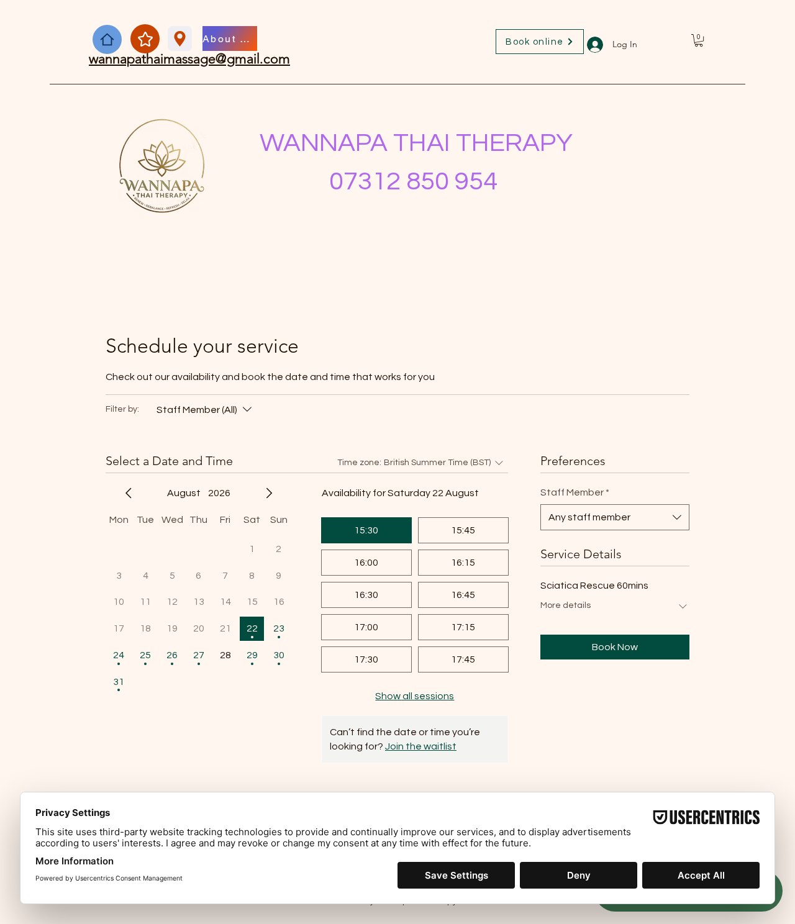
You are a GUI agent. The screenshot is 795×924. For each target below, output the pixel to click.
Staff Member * (574, 492)
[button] (698, 40)
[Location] (180, 38)
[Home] (107, 39)
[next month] (268, 493)
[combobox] (614, 517)
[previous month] (128, 493)
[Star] (145, 38)
